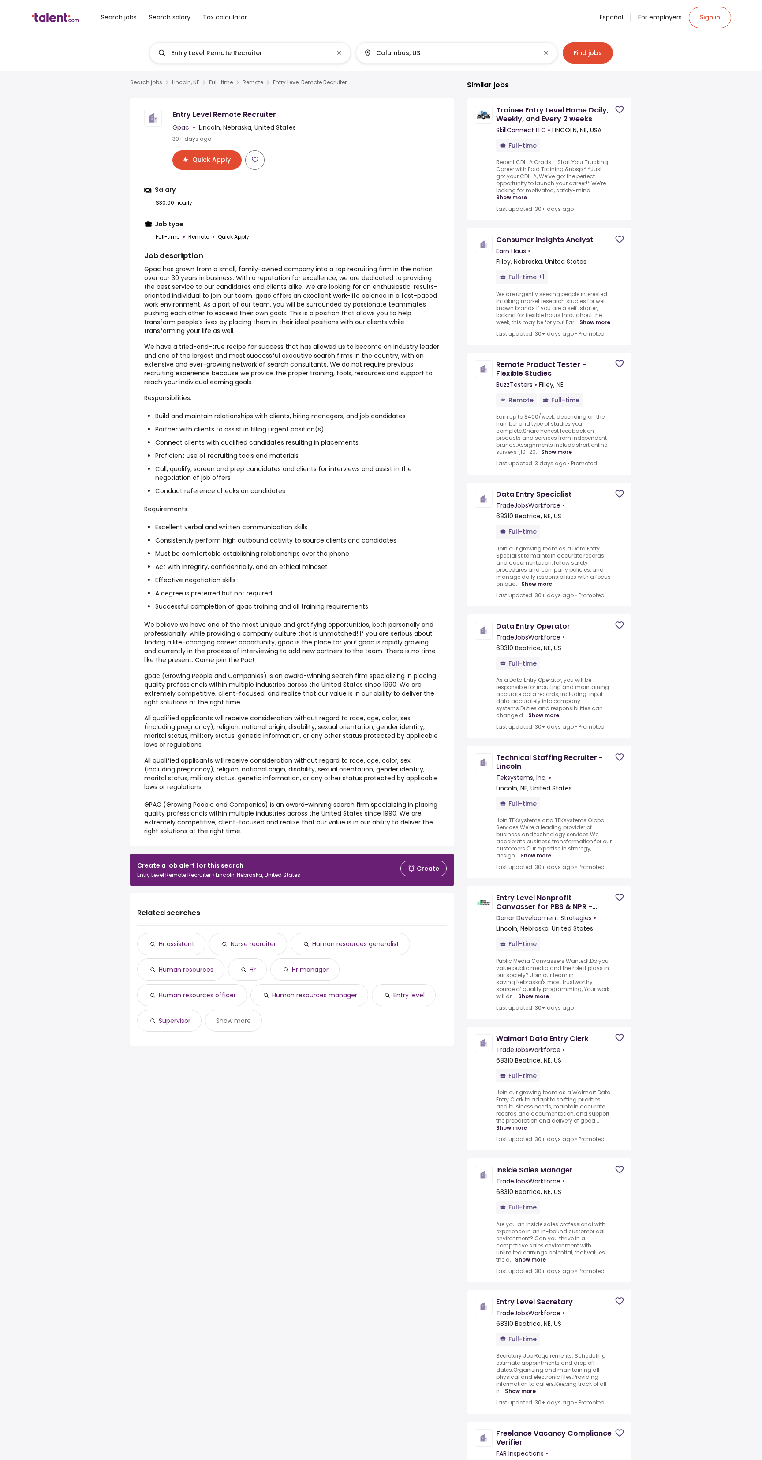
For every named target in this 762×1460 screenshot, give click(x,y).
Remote (253, 82)
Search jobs (146, 82)
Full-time (221, 82)
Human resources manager (314, 995)
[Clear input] (339, 53)
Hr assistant (176, 944)
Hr (253, 969)
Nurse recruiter (253, 944)
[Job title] (243, 53)
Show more (233, 1020)
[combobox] (249, 53)
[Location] (449, 53)
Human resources (186, 969)
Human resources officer (197, 995)
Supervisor (174, 1020)
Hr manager (310, 969)
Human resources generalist (355, 944)
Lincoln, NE (185, 82)
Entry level (409, 995)
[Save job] (255, 159)
